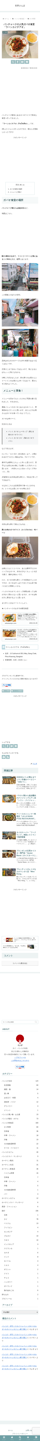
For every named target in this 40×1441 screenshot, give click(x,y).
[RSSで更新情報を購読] (8, 757)
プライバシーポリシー (20, 1434)
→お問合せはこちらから (20, 1060)
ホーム (10, 1430)
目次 (17, 185)
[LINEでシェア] (27, 62)
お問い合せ (29, 1430)
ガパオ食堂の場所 (16, 189)
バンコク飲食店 (18, 691)
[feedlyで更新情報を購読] (4, 757)
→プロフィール (20, 1057)
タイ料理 (7, 691)
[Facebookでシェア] (17, 62)
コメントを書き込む (20, 963)
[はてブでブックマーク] (22, 62)
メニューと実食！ (16, 192)
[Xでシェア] (13, 62)
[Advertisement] (20, 90)
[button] (36, 1022)
